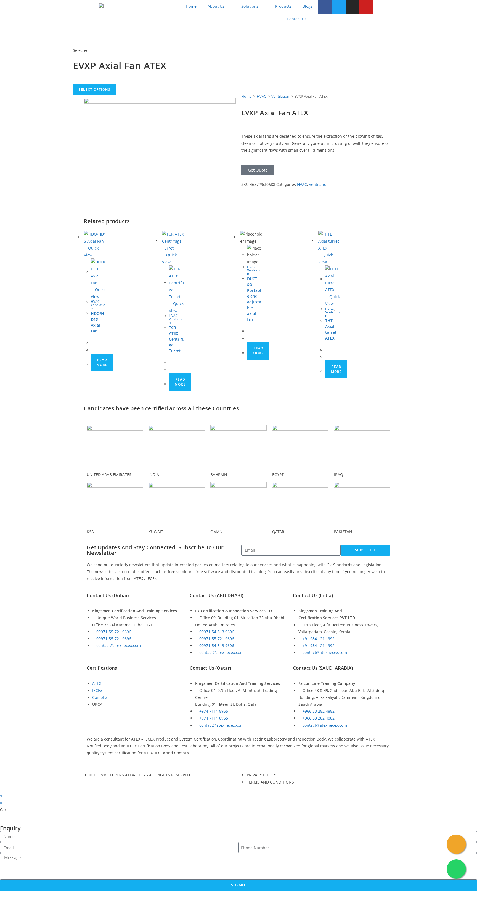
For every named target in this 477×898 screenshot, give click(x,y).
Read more (102, 362)
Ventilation (280, 96)
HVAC (261, 96)
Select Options (94, 89)
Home (191, 6)
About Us (216, 6)
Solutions (249, 6)
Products (283, 6)
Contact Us (297, 19)
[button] (257, 170)
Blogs (307, 6)
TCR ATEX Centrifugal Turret (176, 339)
